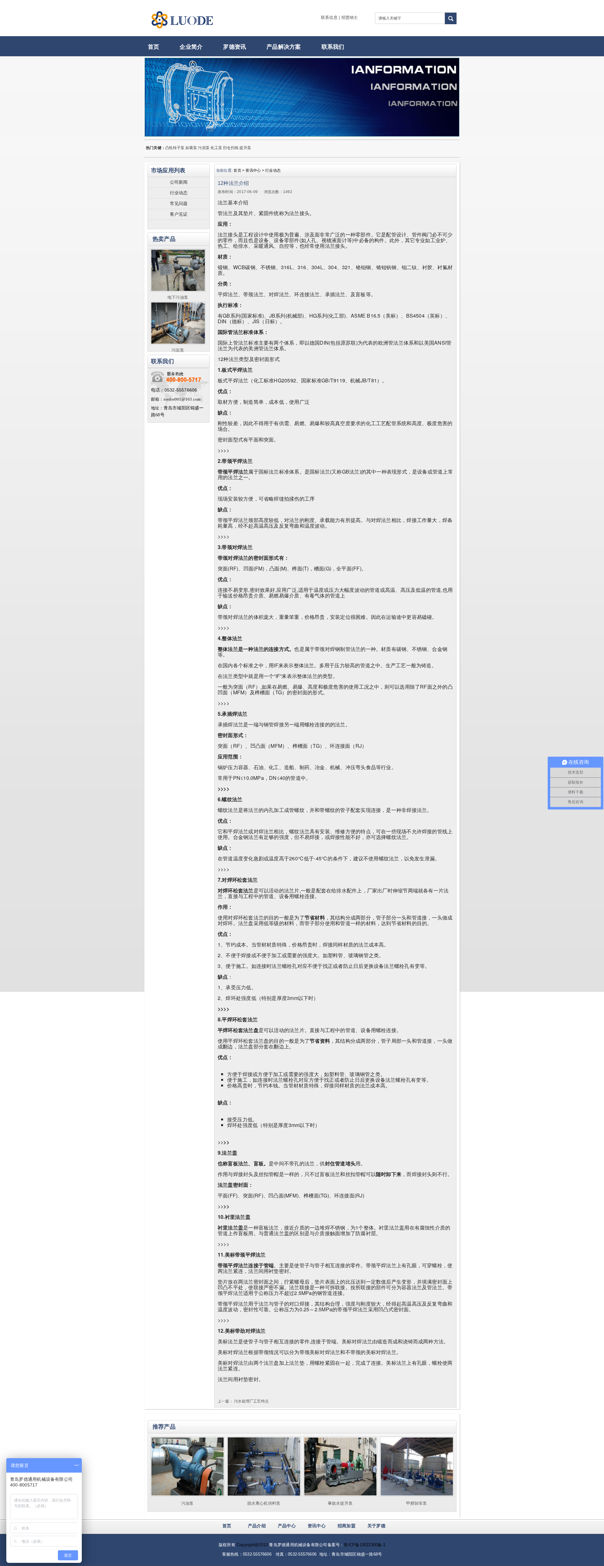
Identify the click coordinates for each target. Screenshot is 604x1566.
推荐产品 (164, 1427)
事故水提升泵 (340, 1503)
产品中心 (287, 1525)
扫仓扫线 (230, 148)
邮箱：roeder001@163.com (176, 399)
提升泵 (245, 148)
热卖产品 (164, 239)
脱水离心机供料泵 (264, 1503)
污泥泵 (204, 148)
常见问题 (179, 203)
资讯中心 (317, 1525)
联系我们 (333, 47)
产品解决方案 (283, 47)
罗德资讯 (234, 47)
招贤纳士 (349, 17)
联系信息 (329, 17)
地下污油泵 (177, 297)
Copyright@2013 (252, 1544)
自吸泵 (191, 148)
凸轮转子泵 (174, 148)
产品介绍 (257, 1525)
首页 (153, 47)
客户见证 (179, 214)
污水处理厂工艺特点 (251, 1401)
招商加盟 (346, 1525)
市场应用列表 (168, 170)
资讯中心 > (255, 170)
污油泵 (187, 1503)
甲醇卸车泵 (416, 1503)
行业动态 (179, 192)
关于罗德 (376, 1525)
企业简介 (191, 47)
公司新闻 (179, 182)
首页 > (239, 170)
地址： (157, 408)
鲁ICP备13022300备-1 (364, 1544)
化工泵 (216, 148)
